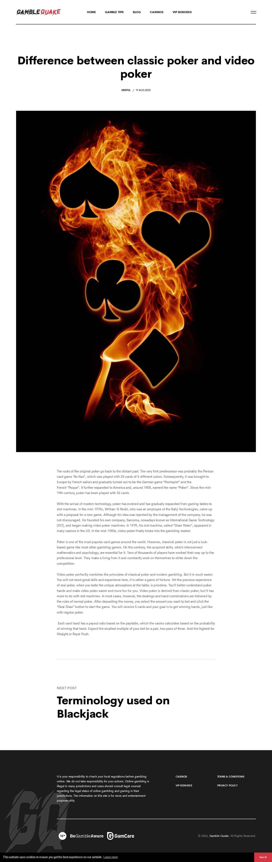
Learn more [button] (110, 857)
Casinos (181, 776)
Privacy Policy (227, 785)
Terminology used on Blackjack (113, 707)
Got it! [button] (263, 857)
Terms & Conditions (230, 776)
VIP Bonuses (184, 785)
